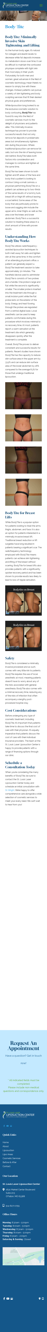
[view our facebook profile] (4, 1126)
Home (6, 1142)
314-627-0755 (13, 1205)
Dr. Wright (9, 790)
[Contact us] (39, 1299)
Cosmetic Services (11, 1158)
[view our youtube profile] (7, 1126)
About (6, 1146)
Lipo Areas (8, 1154)
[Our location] (42, 1299)
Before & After (9, 1162)
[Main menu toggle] (41, 5)
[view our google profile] (11, 1126)
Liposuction (8, 1150)
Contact (6, 1166)
